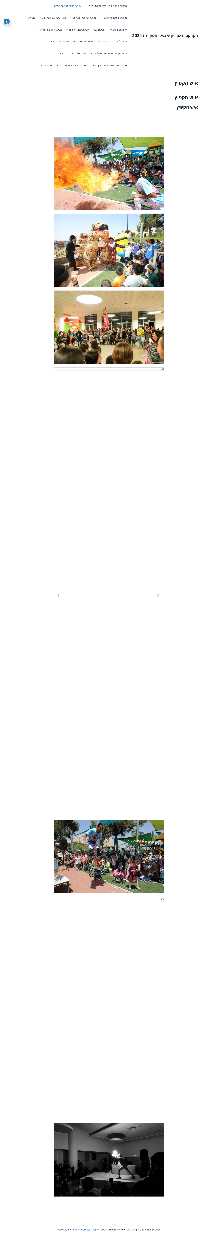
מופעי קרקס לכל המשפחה (67, 5)
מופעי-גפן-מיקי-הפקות (84, 17)
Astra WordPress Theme (85, 1229)
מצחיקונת (62, 53)
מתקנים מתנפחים (85, 41)
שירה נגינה (80, 53)
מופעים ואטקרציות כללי (115, 17)
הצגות (105, 41)
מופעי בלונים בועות (59, 41)
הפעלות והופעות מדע (51, 29)
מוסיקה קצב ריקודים (79, 29)
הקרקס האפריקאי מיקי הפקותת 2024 (165, 35)
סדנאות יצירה (120, 29)
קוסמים (31, 17)
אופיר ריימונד (45, 65)
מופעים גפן (99, 29)
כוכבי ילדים (121, 41)
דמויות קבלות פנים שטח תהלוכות (110, 53)
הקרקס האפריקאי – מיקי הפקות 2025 (107, 5)
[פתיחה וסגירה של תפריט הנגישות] (6, 21)
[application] (86, 6)
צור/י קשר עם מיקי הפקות (53, 17)
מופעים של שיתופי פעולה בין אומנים (109, 65)
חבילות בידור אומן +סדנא (73, 65)
